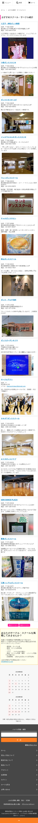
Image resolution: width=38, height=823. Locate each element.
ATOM (28, 800)
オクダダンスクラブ (8, 459)
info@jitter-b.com (7, 661)
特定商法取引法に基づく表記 (12, 804)
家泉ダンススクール (8, 539)
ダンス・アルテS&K (8, 300)
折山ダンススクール (8, 259)
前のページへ (13, 625)
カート (33, 3)
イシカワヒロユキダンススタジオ (13, 137)
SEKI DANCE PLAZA (9, 500)
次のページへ (24, 625)
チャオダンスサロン (8, 218)
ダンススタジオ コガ (9, 100)
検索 (20, 3)
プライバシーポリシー (28, 804)
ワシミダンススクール (9, 178)
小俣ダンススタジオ (8, 62)
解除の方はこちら (31, 745)
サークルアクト (7, 379)
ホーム (3, 10)
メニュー (7, 3)
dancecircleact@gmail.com (16, 386)
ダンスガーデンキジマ (9, 340)
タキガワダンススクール (10, 418)
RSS (22, 800)
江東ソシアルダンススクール (12, 583)
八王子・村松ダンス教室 (10, 23)
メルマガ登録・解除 (14, 800)
